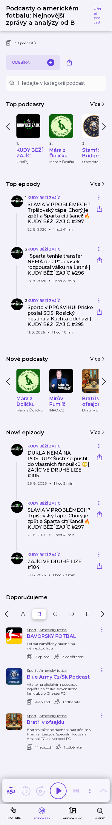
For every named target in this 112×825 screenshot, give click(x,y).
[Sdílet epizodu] (99, 209)
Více (96, 104)
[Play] (58, 790)
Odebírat (22, 62)
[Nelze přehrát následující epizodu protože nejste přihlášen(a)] (76, 790)
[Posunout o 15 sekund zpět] (26, 790)
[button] (49, 216)
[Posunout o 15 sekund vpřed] (40, 790)
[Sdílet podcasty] (69, 62)
